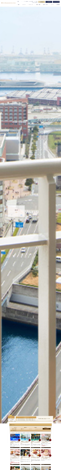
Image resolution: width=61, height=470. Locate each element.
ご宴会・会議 (38, 4)
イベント (52, 4)
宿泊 (18, 4)
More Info (12, 447)
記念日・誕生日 (14, 428)
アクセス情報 (26, 1)
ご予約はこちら (26, 417)
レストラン (24, 4)
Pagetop (59, 468)
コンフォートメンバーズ (38, 428)
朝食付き (25, 427)
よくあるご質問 (31, 1)
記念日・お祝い (45, 4)
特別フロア (22, 428)
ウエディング (31, 4)
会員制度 (41, 1)
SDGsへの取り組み (34, 2)
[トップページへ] (8, 3)
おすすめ (15, 427)
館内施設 (58, 4)
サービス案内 (35, 1)
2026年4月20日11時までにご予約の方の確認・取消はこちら (26, 418)
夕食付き (35, 427)
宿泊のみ (45, 427)
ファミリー (30, 428)
